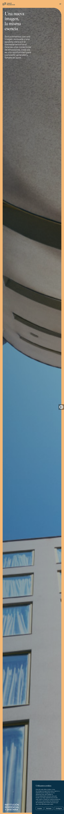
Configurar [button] (59, 808)
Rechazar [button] (48, 808)
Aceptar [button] (39, 808)
